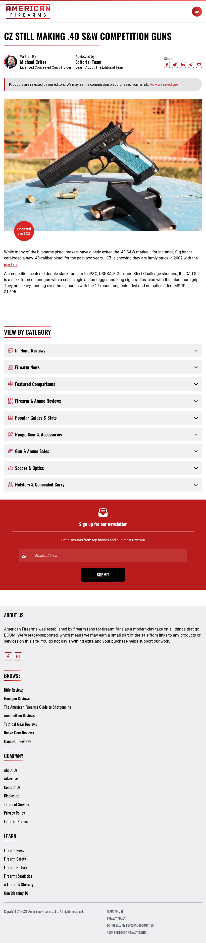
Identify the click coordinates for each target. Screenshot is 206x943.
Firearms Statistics (18, 876)
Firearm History (15, 867)
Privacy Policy (14, 813)
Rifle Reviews (14, 690)
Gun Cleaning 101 (17, 893)
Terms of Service (16, 804)
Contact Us (12, 787)
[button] (37, 62)
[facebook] (167, 65)
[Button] (197, 12)
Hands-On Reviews (17, 741)
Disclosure (11, 796)
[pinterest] (191, 65)
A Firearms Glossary (18, 884)
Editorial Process (16, 821)
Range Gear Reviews (19, 733)
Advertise (11, 779)
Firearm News (14, 850)
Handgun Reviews (17, 698)
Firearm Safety (15, 859)
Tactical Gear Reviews (20, 724)
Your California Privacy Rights (127, 932)
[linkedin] (183, 65)
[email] (199, 65)
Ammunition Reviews (19, 715)
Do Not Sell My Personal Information (130, 925)
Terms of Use (115, 911)
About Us (10, 770)
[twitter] (175, 65)
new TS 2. (11, 264)
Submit (103, 575)
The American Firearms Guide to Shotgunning (37, 707)
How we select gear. (165, 84)
